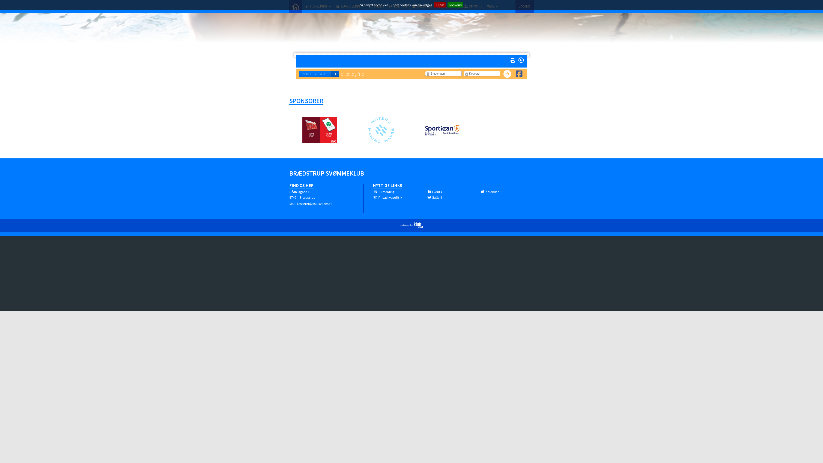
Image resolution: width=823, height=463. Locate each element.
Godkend (455, 5)
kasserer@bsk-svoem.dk (314, 203)
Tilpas (440, 5)
